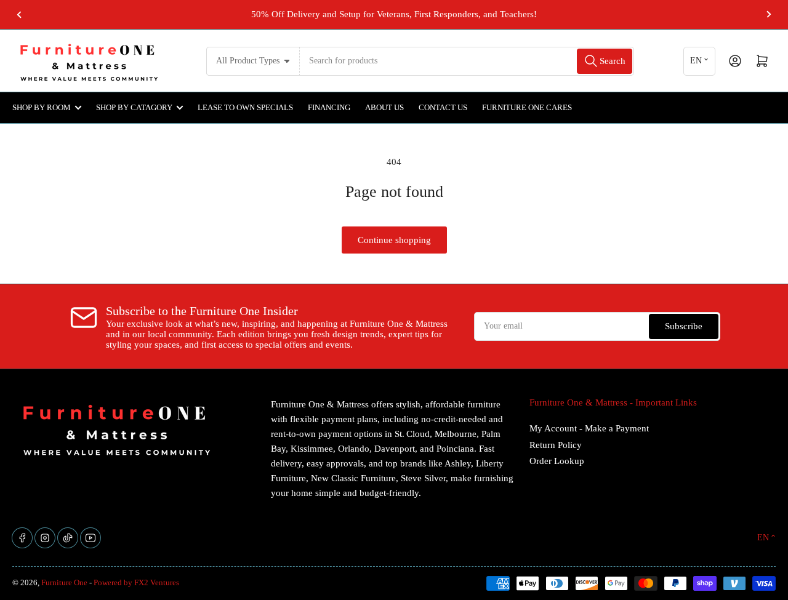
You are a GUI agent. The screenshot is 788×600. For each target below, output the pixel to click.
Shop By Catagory (134, 107)
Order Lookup (556, 461)
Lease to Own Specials (245, 107)
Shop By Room (41, 107)
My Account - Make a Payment (589, 428)
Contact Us (443, 107)
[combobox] (467, 61)
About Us (384, 107)
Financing (329, 107)
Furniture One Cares (527, 107)
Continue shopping (394, 240)
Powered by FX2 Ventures (136, 582)
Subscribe (683, 326)
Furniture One (64, 582)
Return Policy (555, 445)
